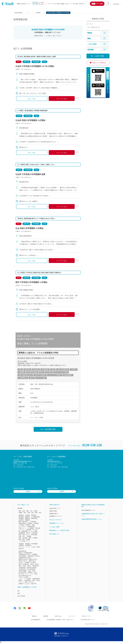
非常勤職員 (28, 545)
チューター (22, 530)
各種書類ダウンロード (55, 516)
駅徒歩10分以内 (23, 559)
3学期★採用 (35, 566)
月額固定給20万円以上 (25, 557)
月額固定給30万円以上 (25, 554)
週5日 (20, 566)
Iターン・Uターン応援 (61, 372)
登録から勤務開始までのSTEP (27, 587)
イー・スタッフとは (49, 3)
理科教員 (33, 515)
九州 (31, 511)
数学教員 (21, 517)
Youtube (29, 608)
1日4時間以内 (23, 378)
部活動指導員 (31, 526)
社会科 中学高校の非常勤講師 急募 (30, 174)
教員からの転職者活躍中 (25, 553)
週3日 (29, 566)
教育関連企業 (22, 551)
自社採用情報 (22, 556)
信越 (28, 512)
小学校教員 (33, 521)
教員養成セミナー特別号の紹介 (59, 530)
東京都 (19, 116)
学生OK (32, 564)
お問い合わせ (82, 3)
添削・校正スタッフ (24, 534)
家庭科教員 (34, 518)
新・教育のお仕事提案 (59, 3)
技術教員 (21, 520)
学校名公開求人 (23, 570)
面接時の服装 (53, 511)
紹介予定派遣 (22, 572)
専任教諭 (21, 543)
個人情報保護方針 (35, 619)
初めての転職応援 (63, 369)
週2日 (38, 580)
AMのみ (21, 562)
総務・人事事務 (33, 538)
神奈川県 (26, 61)
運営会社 (34, 616)
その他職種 (30, 528)
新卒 (41, 372)
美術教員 (36, 523)
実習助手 (28, 525)
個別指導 (28, 530)
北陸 (40, 512)
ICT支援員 (21, 525)
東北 (25, 512)
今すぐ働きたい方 (23, 505)
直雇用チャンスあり (24, 583)
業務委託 (34, 554)
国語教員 (27, 517)
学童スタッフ (22, 528)
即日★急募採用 (31, 569)
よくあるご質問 (74, 3)
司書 (33, 525)
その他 (33, 547)
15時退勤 (21, 372)
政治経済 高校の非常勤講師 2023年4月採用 (35, 358)
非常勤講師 (36, 61)
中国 (32, 512)
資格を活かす (32, 561)
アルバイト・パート (24, 547)
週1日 (31, 378)
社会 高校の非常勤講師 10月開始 (29, 228)
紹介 (30, 570)
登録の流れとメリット (26, 3)
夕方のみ (31, 582)
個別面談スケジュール (56, 523)
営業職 (28, 539)
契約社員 (21, 548)
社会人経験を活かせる (25, 375)
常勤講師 (27, 543)
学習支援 (37, 528)
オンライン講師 (33, 531)
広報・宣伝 (22, 536)
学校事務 (21, 518)
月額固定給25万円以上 (33, 556)
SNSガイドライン (86, 616)
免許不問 (33, 583)
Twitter (19, 608)
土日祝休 (73, 369)
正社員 (38, 547)
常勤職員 (21, 545)
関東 (20, 369)
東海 (23, 511)
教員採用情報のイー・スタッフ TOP (19, 13)
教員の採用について (55, 508)
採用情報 (18, 3)
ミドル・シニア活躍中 (54, 375)
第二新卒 (48, 372)
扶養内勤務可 (68, 375)
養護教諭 (27, 520)
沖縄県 (20, 512)
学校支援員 (34, 534)
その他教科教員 (35, 517)
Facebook (14, 608)
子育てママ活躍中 (40, 375)
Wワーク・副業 (41, 378)
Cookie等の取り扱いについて (87, 619)
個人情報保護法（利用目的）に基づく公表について (60, 619)
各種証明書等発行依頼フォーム (91, 519)
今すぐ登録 (99, 4)
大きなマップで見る (18, 488)
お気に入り (67, 3)
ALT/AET (34, 530)
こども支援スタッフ (24, 541)
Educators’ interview (55, 519)
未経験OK (30, 572)
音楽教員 (29, 523)
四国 (36, 512)
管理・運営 (22, 539)
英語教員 (21, 515)
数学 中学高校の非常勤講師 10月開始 (31, 282)
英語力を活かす (23, 561)
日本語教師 (34, 533)
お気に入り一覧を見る (99, 62)
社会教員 (35, 369)
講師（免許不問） (24, 521)
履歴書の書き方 (53, 513)
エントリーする (62, 98)
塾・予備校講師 (23, 531)
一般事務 (28, 536)
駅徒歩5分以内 (33, 559)
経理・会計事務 (23, 538)
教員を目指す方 (54, 505)
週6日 (37, 564)
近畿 (27, 511)
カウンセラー (22, 526)
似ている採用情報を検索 (48, 429)
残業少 (20, 580)
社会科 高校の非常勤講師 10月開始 (30, 120)
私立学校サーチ (54, 534)
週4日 (24, 566)
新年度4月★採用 (32, 372)
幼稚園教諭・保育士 (24, 533)
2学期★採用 (22, 569)
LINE (24, 608)
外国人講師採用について (88, 510)
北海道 (35, 511)
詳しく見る (31, 98)
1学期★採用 (22, 567)
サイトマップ (71, 616)
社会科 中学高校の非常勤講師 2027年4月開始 (35, 66)
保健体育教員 (22, 523)
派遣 (44, 61)
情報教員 (27, 518)
